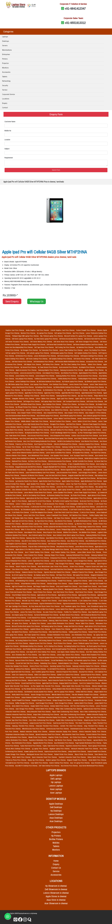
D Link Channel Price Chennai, (36, 618)
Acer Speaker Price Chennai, (60, 455)
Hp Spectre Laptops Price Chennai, (65, 507)
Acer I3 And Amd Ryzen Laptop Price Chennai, (59, 438)
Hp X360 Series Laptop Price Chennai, (18, 384)
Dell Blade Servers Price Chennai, (16, 618)
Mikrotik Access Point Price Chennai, (34, 729)
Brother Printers (56, 839)
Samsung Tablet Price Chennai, (15, 538)
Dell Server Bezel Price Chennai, (64, 342)
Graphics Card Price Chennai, (15, 330)
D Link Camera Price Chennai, (88, 601)
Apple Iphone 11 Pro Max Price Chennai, (28, 549)
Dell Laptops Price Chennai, (63, 333)
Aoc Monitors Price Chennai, (46, 529)
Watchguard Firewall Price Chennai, (76, 589)
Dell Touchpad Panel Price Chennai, (74, 401)
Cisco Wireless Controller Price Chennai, (25, 490)
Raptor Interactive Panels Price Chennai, (60, 680)
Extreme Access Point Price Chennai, (17, 723)
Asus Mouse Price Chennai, (76, 541)
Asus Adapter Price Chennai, (33, 532)
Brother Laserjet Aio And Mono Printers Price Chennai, (60, 527)
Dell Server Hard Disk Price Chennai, (95, 339)
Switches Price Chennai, (38, 669)
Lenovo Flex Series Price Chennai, (31, 612)
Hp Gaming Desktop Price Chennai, (75, 646)
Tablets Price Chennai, (95, 364)
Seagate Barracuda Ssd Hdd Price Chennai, (28, 467)
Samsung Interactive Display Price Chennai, (86, 666)
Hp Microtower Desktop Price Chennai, (59, 618)
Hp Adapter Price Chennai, (87, 367)
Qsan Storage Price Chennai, (25, 709)
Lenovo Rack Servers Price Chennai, (23, 387)
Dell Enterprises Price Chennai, (97, 558)
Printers (5, 59)
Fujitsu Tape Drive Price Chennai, (96, 717)
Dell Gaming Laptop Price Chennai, (52, 626)
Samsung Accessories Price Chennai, (72, 370)
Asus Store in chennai (56, 899)
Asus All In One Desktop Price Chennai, (34, 541)
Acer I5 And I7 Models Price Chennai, (85, 438)
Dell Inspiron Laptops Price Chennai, (49, 598)
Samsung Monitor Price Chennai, (66, 396)
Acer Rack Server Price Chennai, (63, 592)
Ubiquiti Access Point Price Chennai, (95, 720)
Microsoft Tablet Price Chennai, (82, 518)
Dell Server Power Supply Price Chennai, (33, 344)
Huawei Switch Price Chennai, (40, 706)
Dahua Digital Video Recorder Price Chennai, (76, 686)
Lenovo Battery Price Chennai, (25, 376)
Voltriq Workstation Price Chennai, (17, 737)
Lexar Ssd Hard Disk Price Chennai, (56, 475)
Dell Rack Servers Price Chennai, (22, 362)
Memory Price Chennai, (43, 660)
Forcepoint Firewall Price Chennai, (81, 697)
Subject (7, 148)
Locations (5, 99)
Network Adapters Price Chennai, (68, 663)
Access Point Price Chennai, (97, 640)
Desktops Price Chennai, (32, 396)
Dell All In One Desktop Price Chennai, (69, 441)
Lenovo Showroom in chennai (56, 892)
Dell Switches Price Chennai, (78, 515)
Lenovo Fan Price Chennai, (65, 487)
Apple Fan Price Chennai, (88, 478)
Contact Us (56, 867)
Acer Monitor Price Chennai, (90, 441)
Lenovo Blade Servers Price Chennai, (89, 552)
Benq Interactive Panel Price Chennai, (39, 712)
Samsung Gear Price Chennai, (35, 538)
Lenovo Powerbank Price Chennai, (57, 515)
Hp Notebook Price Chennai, (81, 618)
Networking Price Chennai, (48, 663)
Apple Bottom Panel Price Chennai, (50, 481)
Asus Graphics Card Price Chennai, (16, 544)
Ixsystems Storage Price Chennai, (83, 700)
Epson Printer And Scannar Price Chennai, (19, 592)
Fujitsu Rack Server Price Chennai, (31, 746)
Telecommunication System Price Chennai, (93, 663)
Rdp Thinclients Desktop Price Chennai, (24, 478)
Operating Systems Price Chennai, (61, 666)
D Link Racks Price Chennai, (21, 512)
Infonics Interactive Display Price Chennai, (92, 732)
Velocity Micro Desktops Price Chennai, (18, 749)
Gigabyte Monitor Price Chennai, (43, 743)
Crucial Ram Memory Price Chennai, (62, 660)
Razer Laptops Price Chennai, (97, 746)
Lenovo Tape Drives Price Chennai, (39, 561)
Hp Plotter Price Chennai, (79, 495)
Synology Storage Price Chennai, (26, 598)
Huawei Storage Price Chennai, (16, 754)
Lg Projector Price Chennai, (41, 558)
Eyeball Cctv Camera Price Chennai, (68, 675)
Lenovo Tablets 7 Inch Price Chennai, (65, 418)
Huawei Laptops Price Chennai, (34, 751)
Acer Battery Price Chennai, (69, 373)
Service (4, 90)
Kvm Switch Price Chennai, (20, 632)
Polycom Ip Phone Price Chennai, (16, 760)
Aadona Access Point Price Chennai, (95, 709)
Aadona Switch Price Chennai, (83, 703)
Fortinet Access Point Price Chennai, (58, 729)
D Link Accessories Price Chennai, (54, 504)
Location (7, 139)
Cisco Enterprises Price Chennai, (60, 436)
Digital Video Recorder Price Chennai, (85, 680)
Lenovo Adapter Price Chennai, (45, 376)
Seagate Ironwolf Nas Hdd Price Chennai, (81, 475)
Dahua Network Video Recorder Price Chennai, (67, 689)
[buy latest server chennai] (30, 919)
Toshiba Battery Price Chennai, (67, 379)
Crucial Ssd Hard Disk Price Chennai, (28, 663)
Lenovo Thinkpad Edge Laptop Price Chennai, (70, 529)
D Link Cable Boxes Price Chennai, (58, 510)
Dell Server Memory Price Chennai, (41, 342)
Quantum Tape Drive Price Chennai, (17, 720)
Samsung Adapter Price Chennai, (48, 370)
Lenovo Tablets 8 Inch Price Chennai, (88, 418)
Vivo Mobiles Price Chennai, (88, 532)
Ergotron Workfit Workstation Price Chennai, (87, 569)
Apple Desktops (56, 803)
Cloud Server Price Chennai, (84, 592)
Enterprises (6, 54)
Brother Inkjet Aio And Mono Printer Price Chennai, (27, 527)
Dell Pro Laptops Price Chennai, (64, 692)
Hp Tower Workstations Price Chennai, (76, 390)
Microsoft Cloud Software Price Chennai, (66, 427)
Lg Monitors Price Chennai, (83, 524)
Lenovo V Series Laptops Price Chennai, (29, 504)
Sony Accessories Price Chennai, (87, 376)
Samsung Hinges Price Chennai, (55, 555)
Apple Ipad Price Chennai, (65, 399)
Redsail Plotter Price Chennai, (64, 754)
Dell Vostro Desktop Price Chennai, (37, 359)
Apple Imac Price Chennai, (52, 393)
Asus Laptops (56, 789)
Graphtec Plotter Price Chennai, (58, 737)
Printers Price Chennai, (69, 404)
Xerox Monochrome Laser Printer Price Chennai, (53, 566)
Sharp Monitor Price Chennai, (82, 740)
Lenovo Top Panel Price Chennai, (77, 484)
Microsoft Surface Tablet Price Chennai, (37, 430)
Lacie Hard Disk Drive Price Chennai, (61, 569)
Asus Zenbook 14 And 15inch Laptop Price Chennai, (69, 535)
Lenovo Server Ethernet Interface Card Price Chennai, (28, 453)
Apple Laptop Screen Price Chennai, (69, 490)
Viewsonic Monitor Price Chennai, (32, 572)
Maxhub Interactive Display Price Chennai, (34, 732)
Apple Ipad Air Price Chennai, (87, 595)
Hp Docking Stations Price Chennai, (27, 640)
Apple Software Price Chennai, (51, 447)
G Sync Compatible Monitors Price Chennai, (81, 464)
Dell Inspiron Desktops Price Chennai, (92, 356)
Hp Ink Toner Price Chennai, (31, 447)
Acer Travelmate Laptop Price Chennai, (73, 606)
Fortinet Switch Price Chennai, (45, 709)
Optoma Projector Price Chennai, (91, 675)
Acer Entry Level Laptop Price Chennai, (32, 438)
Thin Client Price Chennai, (83, 723)
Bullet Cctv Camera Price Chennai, (45, 675)
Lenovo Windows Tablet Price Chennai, (18, 427)
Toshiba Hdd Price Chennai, (84, 692)
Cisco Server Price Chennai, (21, 569)
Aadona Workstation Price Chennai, (17, 740)
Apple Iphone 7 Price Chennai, (59, 498)
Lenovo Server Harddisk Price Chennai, (24, 458)
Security (5, 85)
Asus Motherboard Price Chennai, (96, 541)
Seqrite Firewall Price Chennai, (21, 700)
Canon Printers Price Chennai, (43, 592)
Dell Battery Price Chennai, (51, 364)
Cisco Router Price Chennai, (48, 490)
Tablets (4, 77)
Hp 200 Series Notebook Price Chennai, (49, 381)
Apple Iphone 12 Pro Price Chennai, (95, 626)
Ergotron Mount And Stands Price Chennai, (57, 572)
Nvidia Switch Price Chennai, (21, 695)
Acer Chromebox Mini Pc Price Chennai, (25, 655)
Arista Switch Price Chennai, (21, 706)
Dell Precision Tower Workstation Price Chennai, (62, 544)
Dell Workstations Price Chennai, (44, 362)
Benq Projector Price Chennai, (52, 532)
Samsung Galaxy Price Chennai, (90, 427)
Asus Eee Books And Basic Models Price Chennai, (21, 416)
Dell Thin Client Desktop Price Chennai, (74, 364)
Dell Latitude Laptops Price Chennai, (38, 353)
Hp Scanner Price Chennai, (97, 390)
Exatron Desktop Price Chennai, (59, 763)
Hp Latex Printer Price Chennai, (53, 612)
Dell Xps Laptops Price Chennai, (16, 353)
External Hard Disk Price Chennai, (96, 669)
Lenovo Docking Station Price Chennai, (43, 487)
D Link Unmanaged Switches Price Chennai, (80, 504)
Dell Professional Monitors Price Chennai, (93, 615)
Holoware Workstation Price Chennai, (59, 635)
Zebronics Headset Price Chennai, (89, 444)
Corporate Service (8, 94)
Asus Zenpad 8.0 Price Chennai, (54, 413)
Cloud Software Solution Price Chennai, (24, 595)
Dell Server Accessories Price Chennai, (71, 339)
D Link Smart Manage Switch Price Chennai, (56, 549)
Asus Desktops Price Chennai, (52, 404)
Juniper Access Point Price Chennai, (40, 723)
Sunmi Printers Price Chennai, (76, 669)
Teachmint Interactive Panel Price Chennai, (73, 757)
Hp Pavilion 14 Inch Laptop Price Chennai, (66, 501)
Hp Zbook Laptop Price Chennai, (96, 646)
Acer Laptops (56, 792)
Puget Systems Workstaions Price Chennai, (88, 743)
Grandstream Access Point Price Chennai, (83, 729)
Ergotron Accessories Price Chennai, (74, 603)
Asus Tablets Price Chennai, (60, 410)
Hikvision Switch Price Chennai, (37, 680)
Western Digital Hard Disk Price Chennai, (18, 672)
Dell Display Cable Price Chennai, (23, 518)
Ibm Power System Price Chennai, (35, 635)
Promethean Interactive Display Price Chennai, (52, 717)
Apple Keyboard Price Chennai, (70, 478)
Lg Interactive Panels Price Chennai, (27, 481)
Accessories (6, 72)
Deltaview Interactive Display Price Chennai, (63, 732)
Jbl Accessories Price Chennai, (37, 544)
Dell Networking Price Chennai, (25, 581)
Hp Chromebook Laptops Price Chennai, (33, 510)
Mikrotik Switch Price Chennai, (61, 695)
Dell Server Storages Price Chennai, (87, 342)
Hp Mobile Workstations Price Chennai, (86, 521)
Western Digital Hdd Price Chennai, (71, 470)
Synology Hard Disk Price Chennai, (37, 677)
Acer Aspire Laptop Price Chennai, (22, 615)
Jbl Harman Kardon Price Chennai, (16, 470)
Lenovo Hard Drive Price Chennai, (35, 515)
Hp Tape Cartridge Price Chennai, (96, 603)
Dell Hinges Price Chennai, (31, 401)
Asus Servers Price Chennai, (69, 766)
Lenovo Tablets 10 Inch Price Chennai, (84, 421)
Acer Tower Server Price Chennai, (16, 436)
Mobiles (56, 842)
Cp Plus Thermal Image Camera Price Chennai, (92, 433)
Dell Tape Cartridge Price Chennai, (17, 606)
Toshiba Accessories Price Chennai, (45, 379)
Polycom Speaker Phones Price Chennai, (51, 658)
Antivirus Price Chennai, (22, 669)
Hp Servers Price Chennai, (29, 367)
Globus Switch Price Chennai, (97, 757)
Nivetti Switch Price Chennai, (21, 757)
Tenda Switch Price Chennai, (97, 760)
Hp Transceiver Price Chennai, (49, 350)
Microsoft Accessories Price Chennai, (62, 524)
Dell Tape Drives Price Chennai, (44, 347)
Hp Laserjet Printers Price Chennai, (50, 407)
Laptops (5, 37)
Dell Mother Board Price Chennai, (31, 404)
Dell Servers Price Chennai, (82, 359)
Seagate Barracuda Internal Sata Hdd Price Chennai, (43, 470)
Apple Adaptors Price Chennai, (94, 370)
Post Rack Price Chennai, (98, 453)
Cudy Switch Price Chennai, (39, 763)
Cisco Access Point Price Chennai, (38, 436)
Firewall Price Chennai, (65, 581)
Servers (4, 46)
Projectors (56, 832)
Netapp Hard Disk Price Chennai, (74, 626)
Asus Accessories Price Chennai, (96, 529)
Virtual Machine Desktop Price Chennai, (33, 584)
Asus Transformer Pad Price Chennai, (81, 410)
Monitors (5, 68)
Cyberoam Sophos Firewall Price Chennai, (29, 589)
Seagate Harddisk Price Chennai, (22, 578)
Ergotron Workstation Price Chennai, (51, 603)
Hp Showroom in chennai (56, 885)
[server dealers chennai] (16, 919)
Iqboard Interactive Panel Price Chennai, (48, 734)
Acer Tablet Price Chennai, (47, 655)
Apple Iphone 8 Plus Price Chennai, (23, 564)
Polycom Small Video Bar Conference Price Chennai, (81, 658)
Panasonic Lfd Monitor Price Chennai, (32, 475)
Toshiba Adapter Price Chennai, (88, 379)
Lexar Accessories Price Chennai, (67, 473)
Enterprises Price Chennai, (58, 558)
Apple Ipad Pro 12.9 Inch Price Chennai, (88, 399)
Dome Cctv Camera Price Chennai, (23, 675)
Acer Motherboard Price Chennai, (39, 455)
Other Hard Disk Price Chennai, (58, 632)
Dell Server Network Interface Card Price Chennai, (88, 344)
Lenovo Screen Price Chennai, (92, 490)
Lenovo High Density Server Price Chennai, (36, 424)
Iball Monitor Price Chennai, (64, 740)
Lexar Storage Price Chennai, (90, 598)
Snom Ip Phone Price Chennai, (39, 666)
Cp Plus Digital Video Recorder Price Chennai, (46, 686)
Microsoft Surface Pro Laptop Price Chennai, (78, 336)
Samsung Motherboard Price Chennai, (78, 555)
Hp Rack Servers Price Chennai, (32, 390)
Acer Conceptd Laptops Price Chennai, (64, 649)
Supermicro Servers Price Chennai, (76, 746)
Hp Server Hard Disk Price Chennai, (73, 458)
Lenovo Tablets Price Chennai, (46, 399)
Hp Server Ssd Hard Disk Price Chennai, (49, 458)
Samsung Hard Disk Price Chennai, (16, 680)
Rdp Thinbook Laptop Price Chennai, (51, 336)
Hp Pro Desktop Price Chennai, (53, 646)
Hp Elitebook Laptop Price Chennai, (95, 381)
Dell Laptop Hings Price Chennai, (51, 401)
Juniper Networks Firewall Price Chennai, (34, 697)
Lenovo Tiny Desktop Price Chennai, (95, 350)
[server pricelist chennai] (25, 919)
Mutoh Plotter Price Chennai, (97, 737)
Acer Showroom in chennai (56, 903)
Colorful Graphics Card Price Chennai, (63, 330)
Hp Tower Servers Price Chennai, (48, 367)
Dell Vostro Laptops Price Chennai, (22, 339)
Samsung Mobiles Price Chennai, (96, 535)
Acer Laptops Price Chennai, (39, 384)
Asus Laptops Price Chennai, (71, 407)
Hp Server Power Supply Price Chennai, (81, 621)
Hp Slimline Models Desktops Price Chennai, (66, 387)
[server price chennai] (20, 919)
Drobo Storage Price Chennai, (64, 703)
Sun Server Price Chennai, (39, 621)
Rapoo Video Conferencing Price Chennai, (65, 712)
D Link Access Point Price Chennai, (42, 507)
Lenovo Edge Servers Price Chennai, (68, 655)
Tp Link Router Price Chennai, (97, 677)
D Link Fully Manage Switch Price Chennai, (63, 433)
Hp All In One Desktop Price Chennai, (34, 495)
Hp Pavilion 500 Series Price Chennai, (92, 387)
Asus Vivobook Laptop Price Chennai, (40, 535)
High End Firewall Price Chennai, (22, 586)
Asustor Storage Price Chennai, (41, 695)
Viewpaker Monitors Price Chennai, (23, 399)
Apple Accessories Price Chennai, (26, 370)
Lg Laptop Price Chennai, (40, 749)
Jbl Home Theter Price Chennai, (96, 467)
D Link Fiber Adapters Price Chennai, (41, 512)
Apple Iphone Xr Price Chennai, (68, 595)
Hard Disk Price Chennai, (73, 424)
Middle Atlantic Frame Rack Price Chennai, (35, 421)
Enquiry (4, 103)
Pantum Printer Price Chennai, (97, 632)
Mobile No (7, 130)
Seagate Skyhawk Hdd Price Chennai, (54, 467)
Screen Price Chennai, (77, 566)
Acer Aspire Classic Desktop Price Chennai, (71, 652)
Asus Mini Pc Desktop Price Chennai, (26, 766)
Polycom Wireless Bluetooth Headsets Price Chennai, (22, 658)
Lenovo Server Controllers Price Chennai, (59, 453)
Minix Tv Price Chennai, (28, 529)
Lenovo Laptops (56, 785)
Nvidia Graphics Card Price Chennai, (38, 330)
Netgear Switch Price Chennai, (68, 683)
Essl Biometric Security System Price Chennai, (38, 692)
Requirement (8, 157)
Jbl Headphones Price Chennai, (93, 470)
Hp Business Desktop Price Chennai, (58, 495)
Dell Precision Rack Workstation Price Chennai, (92, 544)
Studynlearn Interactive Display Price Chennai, (20, 734)
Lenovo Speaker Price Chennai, (63, 492)
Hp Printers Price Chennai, (86, 404)
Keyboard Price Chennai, (19, 461)
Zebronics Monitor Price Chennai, (16, 455)
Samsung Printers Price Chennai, (42, 418)
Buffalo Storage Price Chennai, (25, 703)
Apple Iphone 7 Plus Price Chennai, (81, 498)
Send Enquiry (12, 301)
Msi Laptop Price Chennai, (81, 575)
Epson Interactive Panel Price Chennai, (45, 757)
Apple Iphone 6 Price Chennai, (97, 495)
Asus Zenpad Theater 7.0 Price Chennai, (30, 413)
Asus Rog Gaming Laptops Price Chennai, (18, 418)
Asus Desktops (56, 817)
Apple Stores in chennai (56, 896)
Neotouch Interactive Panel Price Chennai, (85, 749)
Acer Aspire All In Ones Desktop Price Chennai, (41, 652)
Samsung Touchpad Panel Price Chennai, (18, 450)
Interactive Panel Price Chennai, (16, 712)
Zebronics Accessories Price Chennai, (60, 461)
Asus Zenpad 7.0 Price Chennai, (75, 413)
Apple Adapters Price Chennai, (88, 373)
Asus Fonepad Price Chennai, (94, 538)
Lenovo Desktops (56, 814)
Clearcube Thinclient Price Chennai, (47, 726)
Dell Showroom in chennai (56, 889)
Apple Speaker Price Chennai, (36, 484)
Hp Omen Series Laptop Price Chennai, (46, 339)
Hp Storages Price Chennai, (29, 350)
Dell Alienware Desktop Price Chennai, (31, 646)
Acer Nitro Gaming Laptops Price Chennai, (90, 649)
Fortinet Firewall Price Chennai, (86, 330)
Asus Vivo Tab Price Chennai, (74, 538)
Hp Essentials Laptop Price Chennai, (85, 660)
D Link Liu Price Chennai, (87, 512)
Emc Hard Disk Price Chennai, (21, 621)
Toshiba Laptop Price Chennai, (78, 632)
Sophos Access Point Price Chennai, (55, 751)
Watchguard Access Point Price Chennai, (40, 754)
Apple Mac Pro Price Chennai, (34, 393)
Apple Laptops (56, 775)
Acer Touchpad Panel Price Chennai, (82, 455)
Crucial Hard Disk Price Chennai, (31, 683)
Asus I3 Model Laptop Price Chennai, (48, 416)
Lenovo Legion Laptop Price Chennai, (87, 609)
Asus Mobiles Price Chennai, (55, 538)
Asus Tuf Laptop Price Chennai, (80, 763)
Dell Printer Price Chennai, (14, 649)
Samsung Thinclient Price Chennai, (23, 726)
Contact (5, 108)
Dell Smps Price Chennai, (62, 518)
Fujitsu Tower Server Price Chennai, (54, 746)
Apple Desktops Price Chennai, (21, 558)
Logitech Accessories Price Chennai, (17, 629)
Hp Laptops (56, 782)
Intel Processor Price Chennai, (38, 632)
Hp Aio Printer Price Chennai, (97, 589)
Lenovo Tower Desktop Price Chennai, (71, 350)
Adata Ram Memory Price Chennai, (60, 677)
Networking (6, 81)
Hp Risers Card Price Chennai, (37, 461)
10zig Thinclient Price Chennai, (94, 726)
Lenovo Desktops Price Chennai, (26, 381)
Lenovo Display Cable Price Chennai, (17, 487)
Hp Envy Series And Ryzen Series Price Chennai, (44, 606)
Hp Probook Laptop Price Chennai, (73, 381)
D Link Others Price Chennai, (21, 507)
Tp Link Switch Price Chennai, (56, 669)
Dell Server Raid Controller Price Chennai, (59, 344)
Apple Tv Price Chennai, (19, 501)
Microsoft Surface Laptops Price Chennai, (35, 524)
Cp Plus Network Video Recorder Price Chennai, (37, 689)
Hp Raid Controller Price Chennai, (83, 461)
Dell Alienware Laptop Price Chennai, (62, 353)
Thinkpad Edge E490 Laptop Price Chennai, (25, 336)
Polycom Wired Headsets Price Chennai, (93, 655)
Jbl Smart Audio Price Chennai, (76, 467)
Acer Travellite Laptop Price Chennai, (43, 672)
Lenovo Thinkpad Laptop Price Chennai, (38, 410)
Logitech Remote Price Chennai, (82, 629)
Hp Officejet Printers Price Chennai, (27, 407)
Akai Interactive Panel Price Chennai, (73, 734)
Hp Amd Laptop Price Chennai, (85, 507)
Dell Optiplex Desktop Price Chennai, (86, 353)
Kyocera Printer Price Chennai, (25, 660)
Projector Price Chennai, (49, 601)
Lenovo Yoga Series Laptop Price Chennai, (88, 430)
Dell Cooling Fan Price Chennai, (65, 347)
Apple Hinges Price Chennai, (56, 484)
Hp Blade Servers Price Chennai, (70, 615)
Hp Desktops (56, 810)
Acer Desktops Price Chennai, (58, 384)
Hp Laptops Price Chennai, (45, 333)
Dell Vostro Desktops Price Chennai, (68, 356)
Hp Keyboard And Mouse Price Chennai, (37, 433)
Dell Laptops (56, 778)
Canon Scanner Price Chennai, (34, 555)
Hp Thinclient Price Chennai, (80, 549)
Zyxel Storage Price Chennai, (45, 703)
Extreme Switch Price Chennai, (59, 706)
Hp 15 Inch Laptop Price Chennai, (22, 575)
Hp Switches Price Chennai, (85, 347)
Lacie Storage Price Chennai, (88, 473)
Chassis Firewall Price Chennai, (78, 584)
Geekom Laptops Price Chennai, (56, 760)
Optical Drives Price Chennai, (42, 578)
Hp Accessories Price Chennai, (68, 367)
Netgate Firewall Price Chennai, (77, 760)
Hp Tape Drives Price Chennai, (44, 521)
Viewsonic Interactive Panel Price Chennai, (19, 714)
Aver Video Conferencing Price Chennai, (73, 714)
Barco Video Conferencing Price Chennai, (93, 712)
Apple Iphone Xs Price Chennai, (47, 595)
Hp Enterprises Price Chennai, (77, 558)
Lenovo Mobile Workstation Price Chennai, (61, 623)
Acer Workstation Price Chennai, (82, 635)
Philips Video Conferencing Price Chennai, (69, 709)
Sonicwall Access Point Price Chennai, (18, 763)
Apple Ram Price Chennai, (50, 683)
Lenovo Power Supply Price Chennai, (85, 492)
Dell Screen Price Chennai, (95, 401)
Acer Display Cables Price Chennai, (43, 450)
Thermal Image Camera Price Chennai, (90, 527)
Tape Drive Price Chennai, (76, 717)
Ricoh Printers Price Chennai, (63, 643)
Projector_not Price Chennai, (24, 444)
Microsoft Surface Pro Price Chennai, (62, 430)
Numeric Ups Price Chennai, (44, 518)
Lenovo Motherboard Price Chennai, (48, 478)
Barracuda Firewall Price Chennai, (58, 697)
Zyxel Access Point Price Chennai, (63, 723)
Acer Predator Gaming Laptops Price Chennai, (37, 649)
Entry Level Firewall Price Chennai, (67, 586)
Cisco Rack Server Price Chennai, (86, 578)
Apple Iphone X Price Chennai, (44, 564)
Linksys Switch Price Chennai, (77, 751)
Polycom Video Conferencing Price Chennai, (42, 547)
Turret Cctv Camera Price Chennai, (90, 683)
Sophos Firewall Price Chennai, (97, 751)
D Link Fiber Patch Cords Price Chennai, (66, 512)
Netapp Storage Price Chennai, (62, 700)
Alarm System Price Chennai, (91, 689)
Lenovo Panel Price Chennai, (97, 484)
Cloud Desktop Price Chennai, (68, 601)
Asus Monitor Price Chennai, (64, 521)
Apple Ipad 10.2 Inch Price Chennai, (23, 521)
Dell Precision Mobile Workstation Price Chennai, (70, 362)
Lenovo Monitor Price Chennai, (84, 547)
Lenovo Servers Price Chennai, (79, 384)
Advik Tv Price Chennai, (96, 581)
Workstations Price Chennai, (30, 603)
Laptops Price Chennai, (80, 581)
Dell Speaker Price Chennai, (81, 453)
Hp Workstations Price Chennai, (53, 390)
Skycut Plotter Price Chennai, (84, 754)
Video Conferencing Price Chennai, (16, 547)
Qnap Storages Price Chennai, (64, 564)
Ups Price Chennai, (79, 333)
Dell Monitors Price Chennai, (24, 356)
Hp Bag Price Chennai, (97, 549)
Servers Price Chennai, (48, 396)
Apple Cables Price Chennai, (71, 481)
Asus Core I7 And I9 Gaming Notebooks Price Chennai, (39, 441)
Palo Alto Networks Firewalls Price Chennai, (85, 695)
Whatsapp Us (36, 301)
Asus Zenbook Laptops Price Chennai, (94, 416)
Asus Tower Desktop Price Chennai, (92, 407)
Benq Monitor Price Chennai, (65, 547)
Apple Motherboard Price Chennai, (91, 481)
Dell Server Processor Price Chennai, (17, 342)
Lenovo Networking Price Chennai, (46, 581)
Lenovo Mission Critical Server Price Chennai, (38, 492)
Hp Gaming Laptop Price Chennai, (44, 575)
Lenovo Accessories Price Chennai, (31, 373)
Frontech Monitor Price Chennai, (96, 734)
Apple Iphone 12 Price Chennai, (22, 609)
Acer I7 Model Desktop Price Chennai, (37, 552)
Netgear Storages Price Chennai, (85, 564)
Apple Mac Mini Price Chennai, (71, 393)
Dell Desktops (56, 807)
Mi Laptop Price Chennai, (20, 623)
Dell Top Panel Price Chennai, (70, 598)
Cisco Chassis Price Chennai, (61, 629)
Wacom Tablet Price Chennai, (85, 623)
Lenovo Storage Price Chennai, (83, 561)
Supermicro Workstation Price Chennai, (41, 740)
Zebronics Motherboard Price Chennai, (66, 444)
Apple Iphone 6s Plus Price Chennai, (37, 498)
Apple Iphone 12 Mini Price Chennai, (43, 609)
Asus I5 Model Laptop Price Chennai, (71, 416)
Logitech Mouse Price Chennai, (40, 629)
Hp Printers (56, 835)
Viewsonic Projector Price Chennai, (83, 572)
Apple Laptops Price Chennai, (15, 393)
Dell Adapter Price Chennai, (33, 364)
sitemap (34, 913)
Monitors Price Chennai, (28, 333)
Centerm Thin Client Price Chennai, (71, 726)
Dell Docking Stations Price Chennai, (50, 640)
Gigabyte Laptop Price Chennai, (60, 749)
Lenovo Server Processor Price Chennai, (54, 464)
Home (56, 860)
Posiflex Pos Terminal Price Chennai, (75, 612)
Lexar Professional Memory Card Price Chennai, (41, 473)
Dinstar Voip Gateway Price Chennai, (17, 666)
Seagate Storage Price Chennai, (42, 700)
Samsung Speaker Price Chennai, (53, 589)
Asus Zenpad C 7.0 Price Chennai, (95, 413)
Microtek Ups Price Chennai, (31, 601)
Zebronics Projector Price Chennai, (67, 672)
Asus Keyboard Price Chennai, (56, 541)
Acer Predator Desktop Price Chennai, (63, 552)
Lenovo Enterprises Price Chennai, (16, 561)
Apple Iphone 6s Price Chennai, (15, 498)
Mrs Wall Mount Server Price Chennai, (63, 578)
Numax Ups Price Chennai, (36, 760)
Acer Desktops (56, 821)
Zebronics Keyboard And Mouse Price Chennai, (26, 464)
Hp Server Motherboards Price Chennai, (46, 615)
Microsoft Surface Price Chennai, (60, 421)
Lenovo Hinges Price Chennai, (84, 487)
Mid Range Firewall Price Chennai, (44, 586)
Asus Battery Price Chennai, (14, 532)
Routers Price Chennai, (79, 677)
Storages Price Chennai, (57, 424)
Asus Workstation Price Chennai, (64, 743)
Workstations (7, 50)
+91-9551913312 (75, 22)
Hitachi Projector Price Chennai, (26, 566)
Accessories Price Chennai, (95, 362)
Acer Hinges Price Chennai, (63, 450)
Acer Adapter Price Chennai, (51, 373)
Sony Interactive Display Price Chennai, (24, 717)
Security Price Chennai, (86, 672)
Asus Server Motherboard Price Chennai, (91, 766)
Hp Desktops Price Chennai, (43, 387)
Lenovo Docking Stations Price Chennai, (75, 640)
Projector (5, 63)
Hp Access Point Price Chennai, (90, 501)
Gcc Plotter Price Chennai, (78, 737)
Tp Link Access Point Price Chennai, (17, 643)
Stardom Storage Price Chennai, (57, 584)
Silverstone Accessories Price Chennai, (24, 638)
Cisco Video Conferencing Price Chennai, (42, 720)
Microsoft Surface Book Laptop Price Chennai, (26, 626)
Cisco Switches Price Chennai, (40, 569)
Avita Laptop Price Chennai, (15, 635)
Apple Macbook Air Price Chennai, (91, 393)
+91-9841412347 (75, 8)
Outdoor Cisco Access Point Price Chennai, (84, 436)
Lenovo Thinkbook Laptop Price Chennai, (86, 643)
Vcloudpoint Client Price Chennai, (41, 427)
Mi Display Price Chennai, (38, 623)
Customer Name (9, 121)
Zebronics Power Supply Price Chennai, (94, 424)
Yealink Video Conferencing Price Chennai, (69, 720)
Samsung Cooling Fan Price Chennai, (74, 447)
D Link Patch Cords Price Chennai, (80, 510)
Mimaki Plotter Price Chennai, (38, 737)
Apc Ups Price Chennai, (85, 396)
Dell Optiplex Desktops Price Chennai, (61, 359)
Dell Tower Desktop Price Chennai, (49, 766)
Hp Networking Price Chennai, (82, 450)
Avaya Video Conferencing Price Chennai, (46, 714)
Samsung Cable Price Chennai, (96, 447)
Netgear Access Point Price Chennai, (41, 643)
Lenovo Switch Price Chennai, (65, 609)
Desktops (5, 41)
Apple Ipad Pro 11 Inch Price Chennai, (40, 501)
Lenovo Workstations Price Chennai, (45, 356)
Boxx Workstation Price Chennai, (22, 743)
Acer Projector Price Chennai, (43, 444)
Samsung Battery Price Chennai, (66, 376)
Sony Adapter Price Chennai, (24, 379)
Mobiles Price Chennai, (70, 532)
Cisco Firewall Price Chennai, (88, 586)
